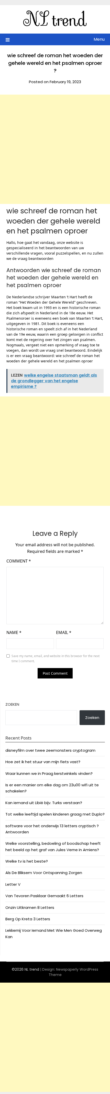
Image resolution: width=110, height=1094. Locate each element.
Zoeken (12, 704)
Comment (18, 561)
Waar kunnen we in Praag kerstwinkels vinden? (49, 773)
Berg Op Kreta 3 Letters (27, 919)
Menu (99, 39)
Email (63, 632)
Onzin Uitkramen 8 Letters (29, 907)
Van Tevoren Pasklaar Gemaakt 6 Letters (44, 895)
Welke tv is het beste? (26, 861)
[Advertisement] (55, 149)
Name (13, 632)
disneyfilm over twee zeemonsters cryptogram (50, 750)
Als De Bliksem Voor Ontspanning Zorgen (43, 872)
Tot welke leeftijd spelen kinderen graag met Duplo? (55, 814)
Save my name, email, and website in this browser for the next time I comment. (56, 658)
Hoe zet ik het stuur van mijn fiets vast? (42, 761)
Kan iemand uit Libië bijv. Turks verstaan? (43, 802)
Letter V (12, 884)
